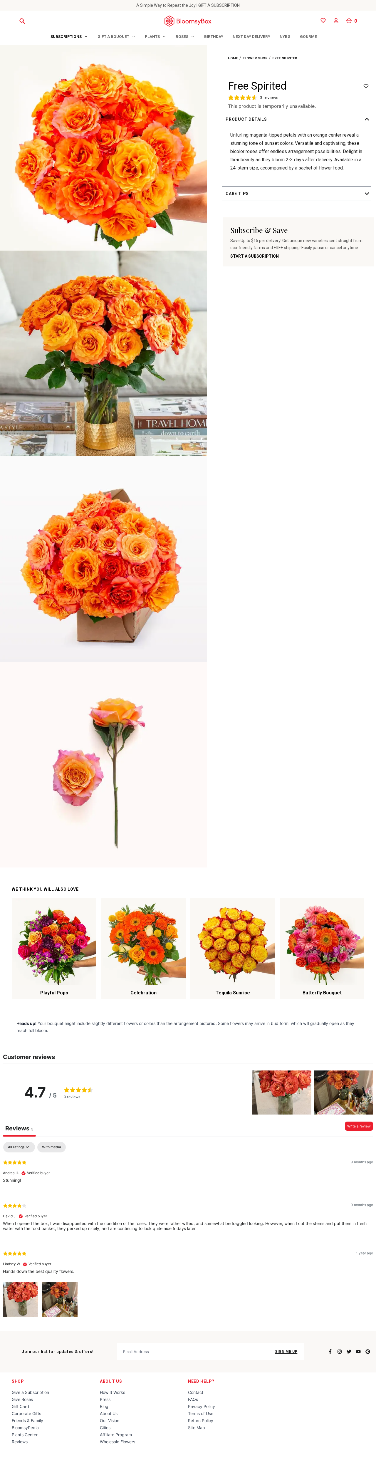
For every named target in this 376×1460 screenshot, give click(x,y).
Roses (182, 36)
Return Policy (200, 1420)
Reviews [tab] (19, 1128)
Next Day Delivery (251, 36)
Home (233, 58)
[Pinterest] (367, 1351)
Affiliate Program (116, 1434)
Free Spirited (285, 58)
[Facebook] (330, 1351)
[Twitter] (349, 1351)
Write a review (359, 1126)
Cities (105, 1427)
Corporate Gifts (26, 1413)
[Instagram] (339, 1351)
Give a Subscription (30, 1392)
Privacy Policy (201, 1406)
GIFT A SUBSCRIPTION (219, 5)
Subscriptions (66, 36)
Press (105, 1399)
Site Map (196, 1427)
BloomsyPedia (25, 1427)
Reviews (20, 1441)
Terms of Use (200, 1413)
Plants (152, 36)
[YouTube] (358, 1351)
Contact (195, 1392)
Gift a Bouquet (113, 36)
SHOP (18, 1381)
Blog (104, 1406)
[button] (298, 119)
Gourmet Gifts (315, 36)
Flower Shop (255, 58)
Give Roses (22, 1399)
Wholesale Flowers (117, 1441)
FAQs (193, 1399)
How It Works (112, 1392)
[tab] (69, 37)
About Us (111, 1381)
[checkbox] (51, 1147)
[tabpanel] (188, 1230)
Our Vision (109, 1420)
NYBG (285, 36)
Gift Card (20, 1406)
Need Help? (201, 1381)
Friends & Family (27, 1420)
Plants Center (25, 1434)
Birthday (213, 36)
